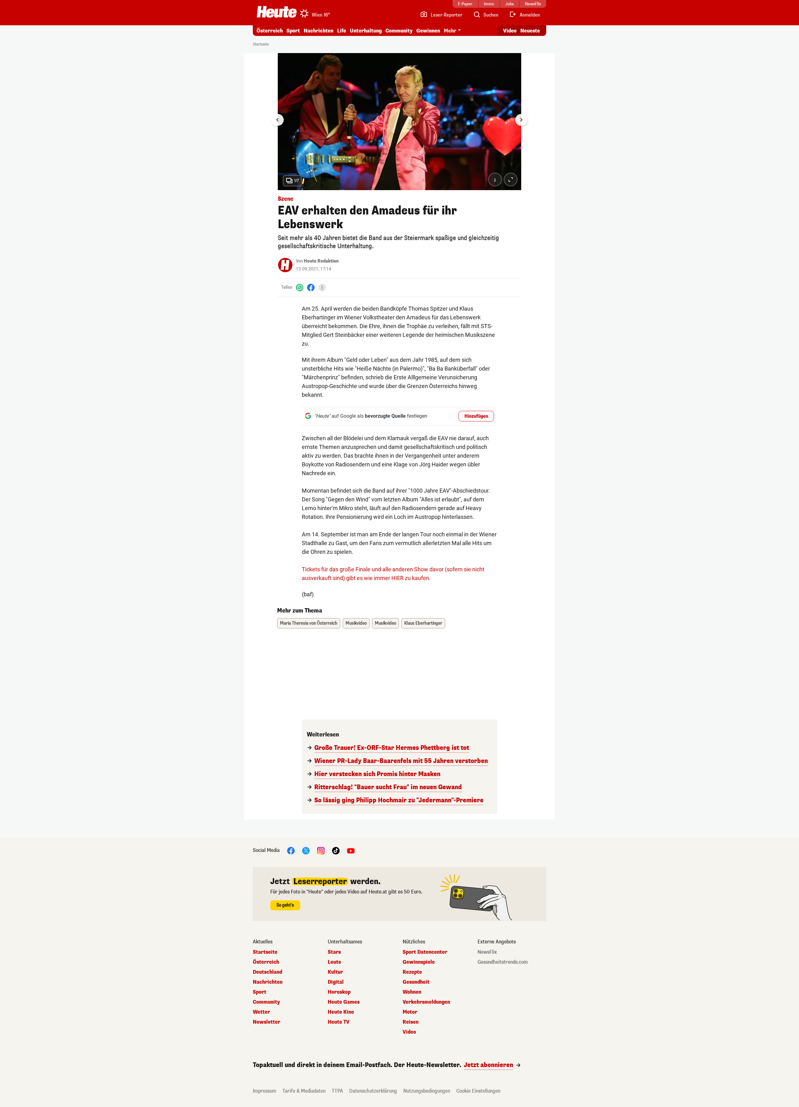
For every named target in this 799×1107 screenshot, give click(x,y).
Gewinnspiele (419, 962)
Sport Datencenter (425, 952)
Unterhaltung (366, 30)
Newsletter (266, 1022)
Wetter (261, 1012)
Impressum (264, 1091)
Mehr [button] (450, 30)
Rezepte (412, 972)
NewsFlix (487, 952)
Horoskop (339, 992)
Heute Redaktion (321, 261)
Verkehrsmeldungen (426, 1002)
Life (341, 30)
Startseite (261, 44)
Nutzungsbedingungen (426, 1091)
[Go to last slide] (278, 120)
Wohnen (412, 992)
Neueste (530, 30)
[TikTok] (336, 850)
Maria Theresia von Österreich (308, 623)
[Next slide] (521, 120)
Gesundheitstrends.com (503, 962)
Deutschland (267, 972)
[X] (306, 850)
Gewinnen (428, 30)
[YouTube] (351, 850)
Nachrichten (267, 982)
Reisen (411, 1022)
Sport (293, 30)
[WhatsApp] (299, 287)
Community (399, 30)
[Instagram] (321, 850)
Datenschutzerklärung (373, 1091)
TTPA (337, 1091)
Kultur (335, 972)
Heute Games (344, 1002)
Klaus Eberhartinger (423, 623)
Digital (336, 982)
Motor (410, 1012)
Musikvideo (356, 623)
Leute (334, 962)
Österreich (270, 30)
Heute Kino (341, 1012)
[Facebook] (311, 287)
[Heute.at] (277, 12)
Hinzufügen (476, 416)
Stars (334, 952)
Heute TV (339, 1022)
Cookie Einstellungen (478, 1091)
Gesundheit (416, 982)
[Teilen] (322, 287)
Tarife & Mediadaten (304, 1091)
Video (510, 30)
